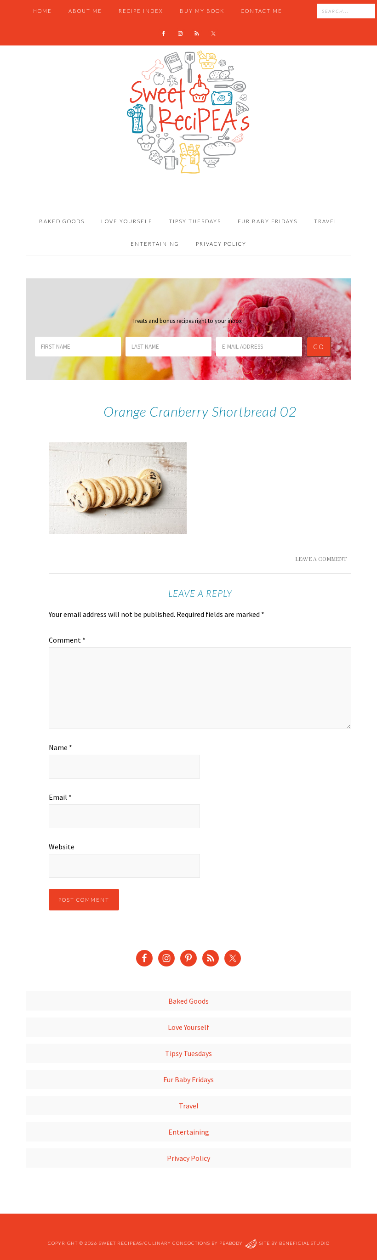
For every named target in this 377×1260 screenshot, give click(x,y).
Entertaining (188, 1131)
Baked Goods (188, 1001)
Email (60, 797)
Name (60, 747)
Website (61, 846)
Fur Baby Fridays (188, 1079)
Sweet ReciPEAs (188, 113)
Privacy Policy (188, 1158)
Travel (189, 1105)
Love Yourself (188, 1027)
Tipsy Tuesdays (188, 1053)
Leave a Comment (321, 558)
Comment (67, 639)
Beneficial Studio (304, 1243)
